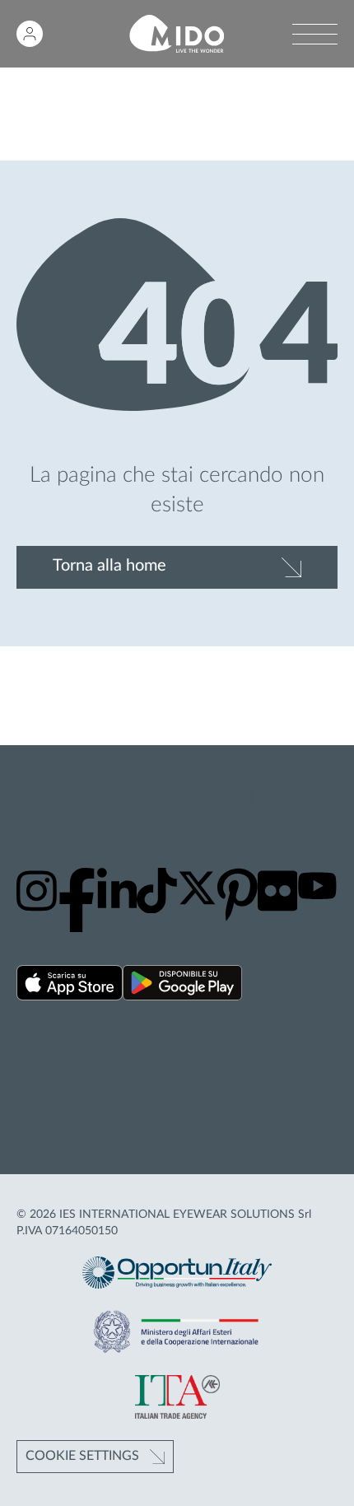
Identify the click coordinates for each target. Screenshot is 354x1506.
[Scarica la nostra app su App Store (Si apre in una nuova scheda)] (69, 985)
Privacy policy (56, 1060)
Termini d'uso (54, 1097)
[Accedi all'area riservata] (29, 34)
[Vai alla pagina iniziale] (176, 34)
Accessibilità (52, 1115)
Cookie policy (55, 1078)
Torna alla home (109, 565)
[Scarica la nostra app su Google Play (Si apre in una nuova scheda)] (182, 985)
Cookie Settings (82, 1455)
